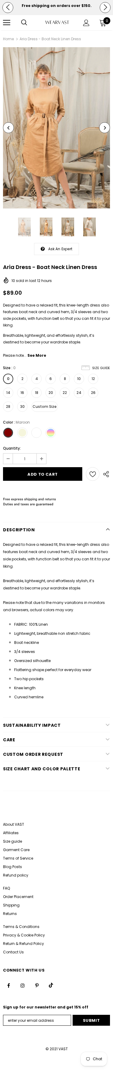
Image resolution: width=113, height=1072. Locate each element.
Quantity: (12, 448)
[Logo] (57, 22)
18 (36, 392)
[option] (56, 5)
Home (8, 38)
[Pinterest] (36, 985)
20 (51, 392)
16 (22, 392)
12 (93, 378)
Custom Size (45, 406)
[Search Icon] (24, 23)
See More (36, 355)
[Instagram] (22, 985)
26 (93, 392)
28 (8, 406)
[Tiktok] (51, 985)
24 (79, 392)
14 (8, 392)
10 (79, 378)
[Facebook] (8, 985)
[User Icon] (86, 23)
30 (22, 406)
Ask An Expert (60, 248)
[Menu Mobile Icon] (6, 22)
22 (65, 392)
